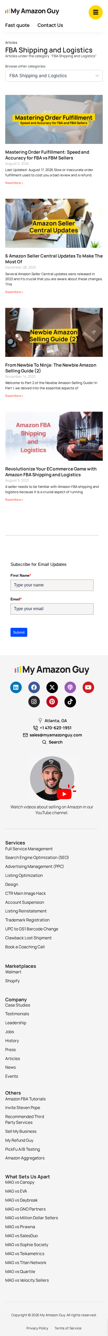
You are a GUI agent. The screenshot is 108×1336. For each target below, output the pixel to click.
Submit (19, 632)
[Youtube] (88, 687)
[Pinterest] (52, 701)
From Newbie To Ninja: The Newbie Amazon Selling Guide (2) (50, 368)
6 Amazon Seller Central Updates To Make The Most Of (54, 259)
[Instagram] (34, 701)
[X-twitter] (52, 687)
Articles (11, 42)
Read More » (14, 183)
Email (15, 599)
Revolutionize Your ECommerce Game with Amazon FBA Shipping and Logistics (51, 472)
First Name (20, 575)
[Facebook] (34, 687)
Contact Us (50, 25)
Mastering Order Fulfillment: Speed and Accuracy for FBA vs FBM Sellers (47, 155)
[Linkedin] (16, 687)
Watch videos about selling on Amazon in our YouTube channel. (51, 809)
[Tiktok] (70, 701)
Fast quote (17, 25)
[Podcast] (70, 687)
